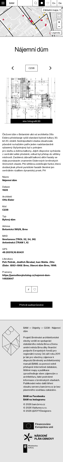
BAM (11, 3)
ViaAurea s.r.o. (39, 407)
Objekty (36, 327)
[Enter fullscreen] (59, 16)
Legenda (56, 33)
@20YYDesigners (41, 410)
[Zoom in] (59, 22)
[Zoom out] (59, 26)
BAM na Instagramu (34, 399)
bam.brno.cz (38, 404)
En (53, 3)
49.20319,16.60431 (13, 252)
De (60, 3)
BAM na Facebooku (34, 396)
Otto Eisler (8, 199)
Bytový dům (8, 219)
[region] (31, 21)
